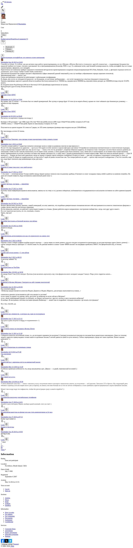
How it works (9, 512)
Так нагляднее (6, 354)
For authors (8, 514)
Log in (7, 489)
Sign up (7, 491)
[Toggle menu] (1, 2)
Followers (9, 49)
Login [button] (3, 13)
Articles (8, 39)
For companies (10, 516)
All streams (8, 2)
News (16, 39)
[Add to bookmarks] (6, 92)
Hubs (7, 502)
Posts (13, 39)
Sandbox (8, 505)
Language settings (7, 544)
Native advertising (11, 532)
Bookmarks (10, 47)
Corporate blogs (10, 529)
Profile (3, 39)
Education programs (11, 534)
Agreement (8, 520)
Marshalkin (4, 62)
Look (2, 93)
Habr (12, 546)
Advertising (9, 531)
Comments (23, 39)
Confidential (9, 522)
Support (16, 544)
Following (9, 51)
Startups (7, 536)
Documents (8, 518)
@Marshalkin (21, 24)
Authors (7, 503)
